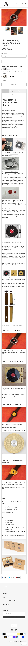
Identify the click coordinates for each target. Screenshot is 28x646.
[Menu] (25, 3)
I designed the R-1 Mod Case (11, 171)
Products (5, 593)
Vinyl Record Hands (14, 200)
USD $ (13, 625)
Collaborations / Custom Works (10, 600)
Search (4, 590)
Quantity (3, 58)
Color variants (4, 53)
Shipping (12, 91)
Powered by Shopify (18, 641)
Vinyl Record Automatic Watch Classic (11, 102)
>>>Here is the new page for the (9, 94)
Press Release (6, 604)
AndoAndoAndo (12, 641)
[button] (4, 48)
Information (5, 91)
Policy (18, 91)
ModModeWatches (14, 153)
